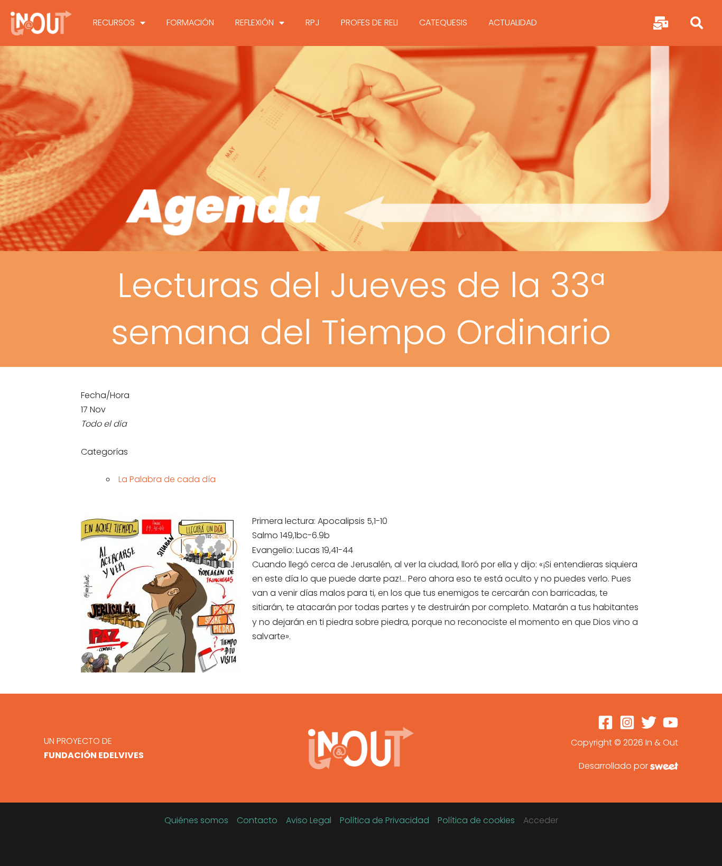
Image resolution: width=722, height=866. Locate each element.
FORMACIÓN (190, 22)
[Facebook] (605, 722)
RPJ (313, 22)
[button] (696, 22)
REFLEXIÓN (254, 22)
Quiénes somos (196, 820)
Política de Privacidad (384, 820)
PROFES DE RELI (369, 22)
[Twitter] (648, 722)
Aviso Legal (308, 820)
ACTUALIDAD (512, 22)
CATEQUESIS (443, 22)
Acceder (540, 820)
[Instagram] (627, 722)
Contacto (257, 820)
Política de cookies (476, 820)
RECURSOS (114, 22)
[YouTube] (670, 722)
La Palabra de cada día (167, 479)
